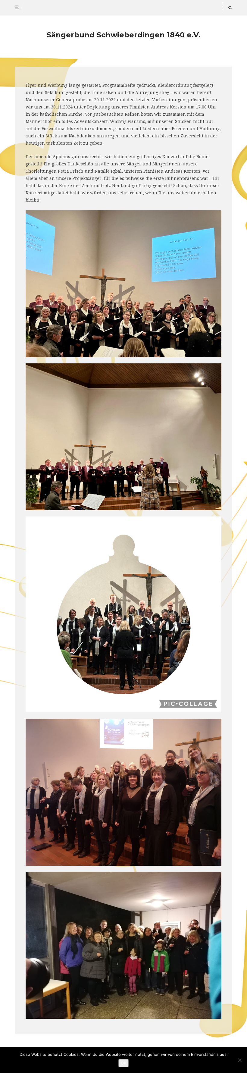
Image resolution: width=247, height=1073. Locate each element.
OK (123, 1063)
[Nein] (239, 1060)
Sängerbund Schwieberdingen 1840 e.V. (124, 34)
